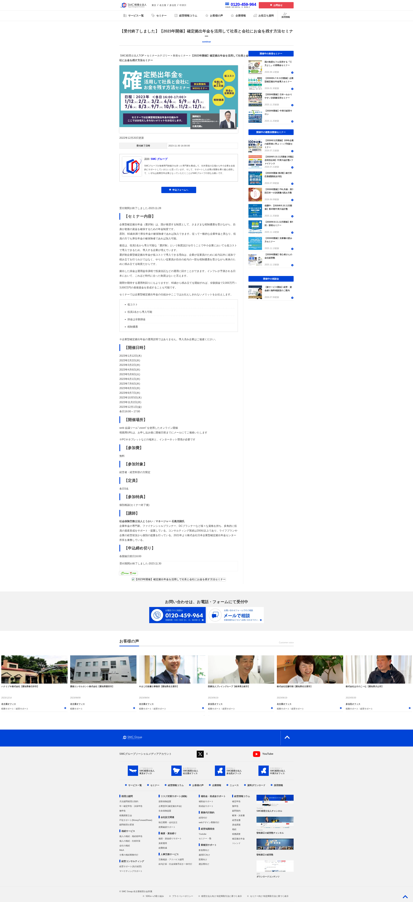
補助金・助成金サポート (213, 796)
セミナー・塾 (205, 838)
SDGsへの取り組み (155, 896)
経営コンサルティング (132, 861)
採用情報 (278, 785)
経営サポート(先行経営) (130, 866)
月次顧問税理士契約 (128, 801)
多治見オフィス (215, 704)
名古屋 (162, 5)
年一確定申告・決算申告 (130, 806)
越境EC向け (204, 855)
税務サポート (7, 708)
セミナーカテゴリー (158, 55)
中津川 (182, 5)
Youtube (202, 834)
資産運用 (163, 843)
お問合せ (277, 5)
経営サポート (22, 708)
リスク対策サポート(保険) (174, 796)
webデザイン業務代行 (209, 822)
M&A (121, 850)
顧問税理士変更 (126, 824)
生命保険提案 (165, 811)
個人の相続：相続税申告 (130, 836)
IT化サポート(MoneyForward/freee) (135, 820)
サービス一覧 (135, 785)
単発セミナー (180, 55)
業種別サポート (209, 845)
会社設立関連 (167, 817)
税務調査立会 (125, 815)
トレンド (236, 843)
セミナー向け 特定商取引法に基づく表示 (269, 896)
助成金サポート (206, 806)
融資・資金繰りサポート (170, 838)
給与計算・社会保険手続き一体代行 (175, 864)
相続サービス (128, 831)
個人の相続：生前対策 (129, 841)
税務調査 (236, 834)
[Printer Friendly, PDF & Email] (128, 572)
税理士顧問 (127, 796)
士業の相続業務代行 (128, 855)
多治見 (172, 5)
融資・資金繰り (168, 833)
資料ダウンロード (256, 785)
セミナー (154, 785)
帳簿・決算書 (238, 815)
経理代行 (203, 818)
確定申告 (236, 801)
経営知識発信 (207, 828)
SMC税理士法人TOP (132, 55)
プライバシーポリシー (182, 896)
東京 (154, 5)
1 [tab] (204, 715)
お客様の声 (198, 785)
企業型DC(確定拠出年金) (170, 806)
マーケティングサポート (130, 871)
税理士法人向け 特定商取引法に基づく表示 (221, 896)
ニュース (234, 785)
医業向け (203, 859)
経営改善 (236, 820)
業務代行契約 (207, 812)
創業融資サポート (167, 827)
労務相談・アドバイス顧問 (171, 859)
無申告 (122, 811)
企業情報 (216, 785)
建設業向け (204, 864)
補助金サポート (206, 801)
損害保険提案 (165, 801)
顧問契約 (236, 811)
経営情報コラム (176, 785)
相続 (234, 829)
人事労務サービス (170, 854)
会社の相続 (124, 845)
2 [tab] (209, 715)
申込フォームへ (180, 190)
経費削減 (163, 848)
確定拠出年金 (238, 838)
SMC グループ (159, 159)
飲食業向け (204, 850)
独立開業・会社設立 (168, 822)
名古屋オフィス (8, 704)
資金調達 (236, 824)
